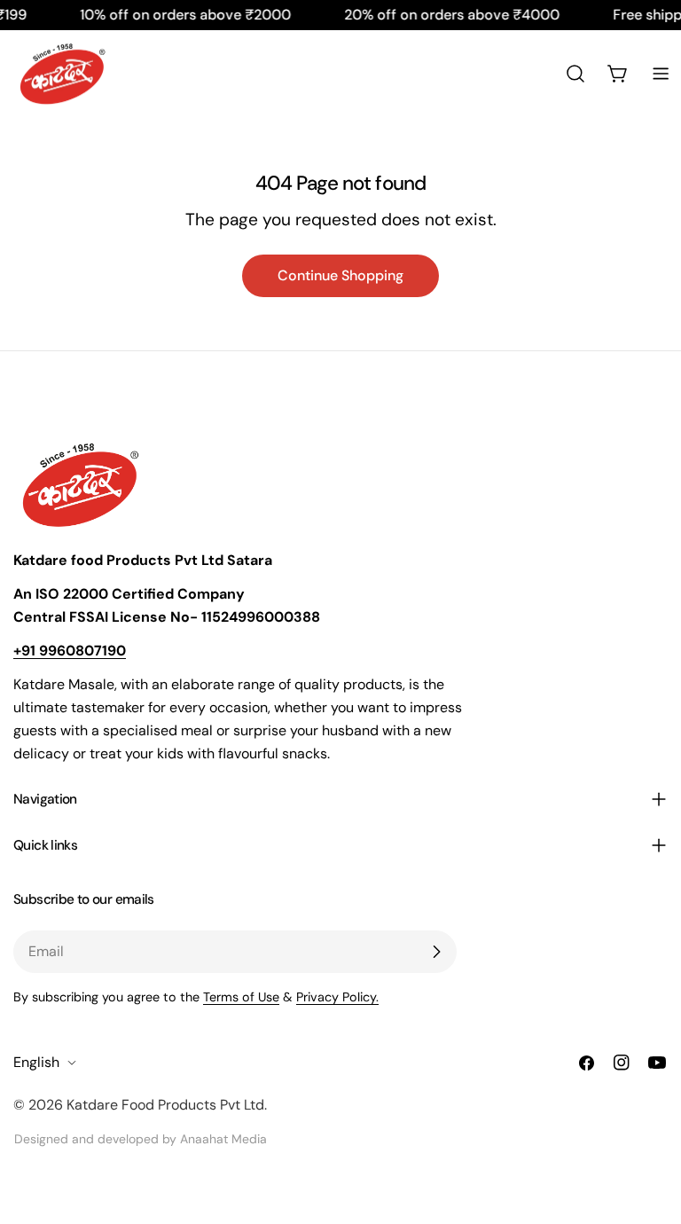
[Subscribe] (436, 951)
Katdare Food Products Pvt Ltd (165, 1104)
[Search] (575, 73)
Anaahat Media (223, 1139)
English (36, 1062)
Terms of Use (241, 997)
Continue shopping (340, 275)
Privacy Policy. (337, 997)
